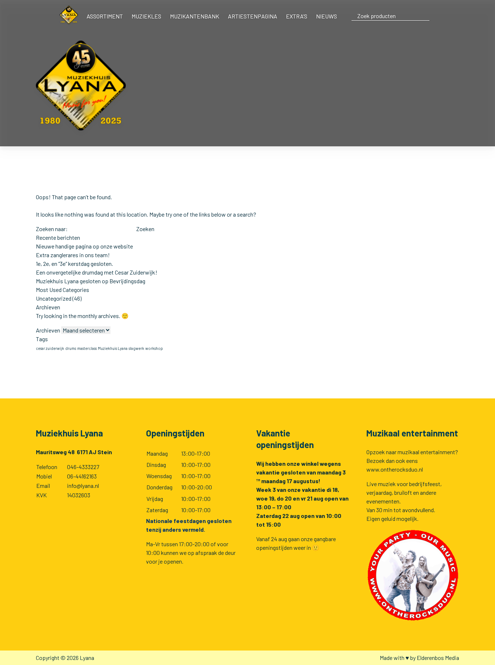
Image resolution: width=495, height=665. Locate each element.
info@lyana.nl (83, 485)
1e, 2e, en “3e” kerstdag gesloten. (74, 263)
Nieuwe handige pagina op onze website (84, 246)
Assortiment (105, 16)
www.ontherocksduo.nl (394, 469)
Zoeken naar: (52, 228)
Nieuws (326, 16)
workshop (154, 348)
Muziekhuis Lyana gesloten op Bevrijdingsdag (90, 280)
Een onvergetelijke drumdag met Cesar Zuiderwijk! (96, 272)
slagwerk (136, 348)
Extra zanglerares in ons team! (73, 254)
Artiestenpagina (252, 16)
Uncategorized (53, 298)
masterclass (87, 348)
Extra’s (296, 16)
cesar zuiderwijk (50, 348)
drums (70, 348)
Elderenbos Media (438, 657)
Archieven (48, 330)
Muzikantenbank (194, 16)
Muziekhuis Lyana (113, 348)
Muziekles (146, 16)
